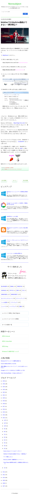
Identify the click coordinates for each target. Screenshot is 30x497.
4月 (5, 442)
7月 (5, 434)
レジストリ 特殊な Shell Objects (11, 313)
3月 (5, 445)
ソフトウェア (19, 169)
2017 (4, 406)
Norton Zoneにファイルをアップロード (12, 451)
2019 (4, 400)
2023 (4, 389)
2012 (4, 472)
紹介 (21, 148)
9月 (5, 428)
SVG (23, 290)
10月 (5, 425)
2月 (5, 448)
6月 (5, 437)
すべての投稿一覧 (7, 324)
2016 (4, 409)
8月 (5, 431)
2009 (4, 480)
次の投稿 (4, 180)
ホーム (14, 180)
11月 (5, 423)
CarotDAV (20, 141)
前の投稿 (25, 180)
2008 (4, 483)
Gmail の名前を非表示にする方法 (8, 363)
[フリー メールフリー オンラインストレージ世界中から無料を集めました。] (15, 281)
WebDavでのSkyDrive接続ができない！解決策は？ (15, 453)
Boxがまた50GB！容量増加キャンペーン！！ (13, 459)
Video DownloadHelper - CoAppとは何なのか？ (12, 373)
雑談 (20, 306)
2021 (4, 395)
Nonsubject (14, 3)
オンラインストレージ (12, 169)
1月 (5, 467)
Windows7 (14, 294)
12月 (5, 420)
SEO (17, 290)
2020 (4, 398)
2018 (4, 403)
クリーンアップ (20, 298)
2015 (4, 412)
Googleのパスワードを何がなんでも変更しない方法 (13, 370)
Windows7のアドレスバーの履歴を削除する (11, 361)
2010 (4, 477)
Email (12, 286)
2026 (4, 381)
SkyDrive (5, 55)
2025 (4, 383)
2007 (4, 486)
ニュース (3, 306)
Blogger (4, 286)
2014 (4, 414)
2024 (4, 386)
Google (3, 290)
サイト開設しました (8, 456)
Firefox (19, 286)
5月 (5, 440)
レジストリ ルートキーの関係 (10, 319)
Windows (6, 169)
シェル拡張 (4, 302)
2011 (4, 474)
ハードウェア (12, 306)
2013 (4, 417)
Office (11, 290)
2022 (4, 392)
